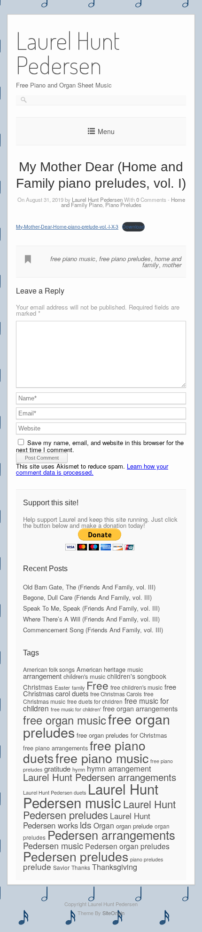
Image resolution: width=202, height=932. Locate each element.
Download (133, 226)
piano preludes (146, 859)
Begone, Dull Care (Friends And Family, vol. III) (87, 597)
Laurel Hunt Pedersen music (90, 795)
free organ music (64, 720)
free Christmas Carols (116, 694)
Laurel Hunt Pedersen (97, 199)
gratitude (57, 768)
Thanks (80, 867)
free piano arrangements (55, 748)
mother (172, 264)
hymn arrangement (119, 768)
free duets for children (95, 701)
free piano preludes (125, 258)
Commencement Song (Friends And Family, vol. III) (93, 629)
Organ (103, 825)
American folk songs (49, 669)
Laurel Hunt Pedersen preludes (99, 809)
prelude (37, 866)
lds (86, 824)
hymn (78, 769)
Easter (62, 687)
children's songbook (136, 676)
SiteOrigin (113, 912)
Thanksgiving (114, 866)
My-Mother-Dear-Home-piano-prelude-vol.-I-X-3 (67, 226)
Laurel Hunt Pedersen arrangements (99, 777)
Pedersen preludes (75, 856)
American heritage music (110, 669)
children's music (84, 676)
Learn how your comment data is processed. (92, 469)
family (78, 687)
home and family (161, 261)
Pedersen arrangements (111, 834)
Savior (61, 867)
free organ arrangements (140, 708)
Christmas (38, 687)
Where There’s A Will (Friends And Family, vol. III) (91, 618)
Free (97, 685)
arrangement (42, 676)
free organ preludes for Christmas (122, 735)
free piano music (72, 258)
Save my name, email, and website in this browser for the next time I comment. (100, 446)
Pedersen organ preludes (127, 846)
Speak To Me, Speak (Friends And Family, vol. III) (91, 608)
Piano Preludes (123, 204)
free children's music (136, 687)
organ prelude (134, 825)
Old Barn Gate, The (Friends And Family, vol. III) (89, 586)
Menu (106, 131)
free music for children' (76, 709)
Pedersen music (53, 845)
